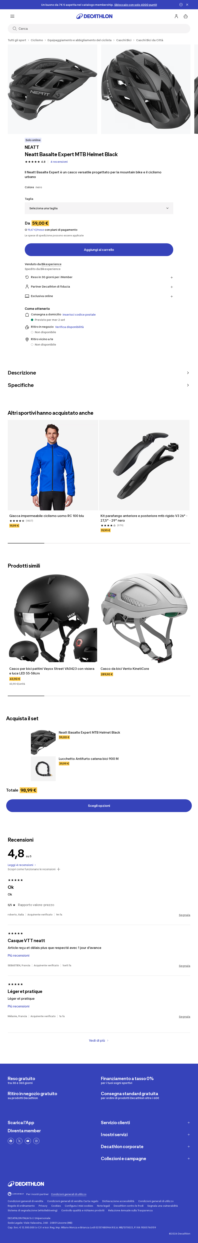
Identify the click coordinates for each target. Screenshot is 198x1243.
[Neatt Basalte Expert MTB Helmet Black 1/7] (52, 89)
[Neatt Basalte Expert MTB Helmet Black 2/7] (146, 89)
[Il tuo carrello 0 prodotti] (185, 16)
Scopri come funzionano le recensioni (31, 869)
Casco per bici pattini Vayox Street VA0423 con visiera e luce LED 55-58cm (51, 671)
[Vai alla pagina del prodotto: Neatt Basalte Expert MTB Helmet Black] (43, 742)
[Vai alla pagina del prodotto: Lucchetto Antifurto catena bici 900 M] (43, 768)
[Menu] (12, 16)
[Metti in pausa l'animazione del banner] (181, 5)
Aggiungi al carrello (99, 250)
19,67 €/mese (36, 229)
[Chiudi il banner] (187, 5)
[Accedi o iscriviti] (176, 16)
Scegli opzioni (99, 806)
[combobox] (99, 208)
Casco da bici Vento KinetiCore (125, 669)
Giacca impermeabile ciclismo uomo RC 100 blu (46, 516)
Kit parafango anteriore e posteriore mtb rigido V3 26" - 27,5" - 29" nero (144, 518)
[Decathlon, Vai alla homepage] (94, 16)
